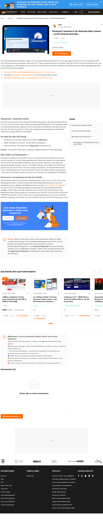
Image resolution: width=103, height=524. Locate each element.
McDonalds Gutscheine (59, 488)
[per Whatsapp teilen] (82, 476)
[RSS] (93, 476)
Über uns (4, 476)
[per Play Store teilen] (89, 476)
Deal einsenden (94, 12)
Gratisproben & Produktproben (62, 485)
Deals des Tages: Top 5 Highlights (63, 476)
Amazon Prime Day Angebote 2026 (63, 508)
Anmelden (22, 218)
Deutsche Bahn (57, 47)
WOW (96, 310)
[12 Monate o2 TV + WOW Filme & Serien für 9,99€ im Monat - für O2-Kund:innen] (77, 284)
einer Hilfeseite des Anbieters (55, 185)
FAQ (2, 482)
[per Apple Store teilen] (85, 476)
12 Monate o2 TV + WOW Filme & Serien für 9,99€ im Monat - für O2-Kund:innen (77, 299)
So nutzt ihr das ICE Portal (80, 131)
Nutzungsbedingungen (8, 495)
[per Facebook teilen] (78, 476)
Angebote (10, 18)
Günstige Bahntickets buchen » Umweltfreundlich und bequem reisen (28, 78)
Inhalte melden (5, 492)
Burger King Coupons (59, 492)
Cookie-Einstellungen (7, 505)
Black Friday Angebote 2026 (61, 498)
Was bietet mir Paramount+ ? (81, 137)
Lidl (34, 310)
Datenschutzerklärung (17, 224)
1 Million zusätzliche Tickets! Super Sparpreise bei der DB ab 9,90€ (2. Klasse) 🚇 (14, 299)
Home (2, 18)
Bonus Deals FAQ (6, 485)
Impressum (4, 488)
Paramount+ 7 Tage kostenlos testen (24, 75)
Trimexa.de (30, 476)
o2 (64, 310)
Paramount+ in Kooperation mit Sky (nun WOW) (86, 143)
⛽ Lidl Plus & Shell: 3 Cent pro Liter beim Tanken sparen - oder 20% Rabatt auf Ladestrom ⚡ (45, 299)
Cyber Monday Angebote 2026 (62, 505)
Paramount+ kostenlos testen (81, 125)
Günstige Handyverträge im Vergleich (64, 479)
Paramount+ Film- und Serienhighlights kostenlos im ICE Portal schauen (30, 72)
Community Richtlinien (8, 501)
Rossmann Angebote (58, 495)
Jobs (2, 479)
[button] (95, 271)
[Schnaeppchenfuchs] (9, 12)
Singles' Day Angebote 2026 (61, 501)
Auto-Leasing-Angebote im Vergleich (63, 482)
